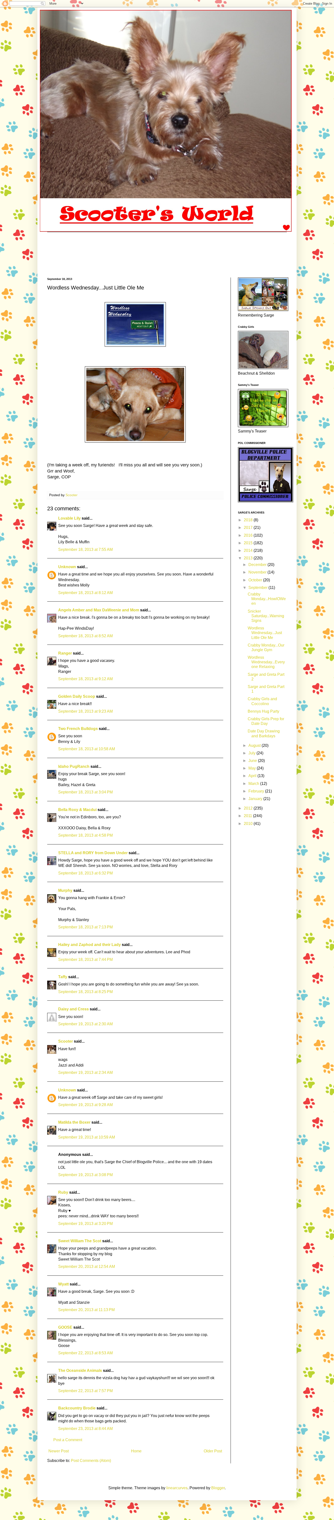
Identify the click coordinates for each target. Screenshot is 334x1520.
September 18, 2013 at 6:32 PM (85, 873)
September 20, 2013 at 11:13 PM (86, 1310)
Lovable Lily (69, 518)
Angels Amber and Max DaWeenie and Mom (98, 610)
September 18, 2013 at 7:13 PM (85, 927)
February (256, 791)
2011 (248, 816)
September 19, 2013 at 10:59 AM (86, 1137)
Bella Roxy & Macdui (77, 810)
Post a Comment (67, 1440)
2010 (249, 824)
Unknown (67, 567)
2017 (249, 527)
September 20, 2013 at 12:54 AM (86, 1266)
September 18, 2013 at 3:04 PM (85, 792)
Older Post (213, 1451)
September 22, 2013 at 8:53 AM (85, 1353)
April (252, 776)
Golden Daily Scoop (76, 696)
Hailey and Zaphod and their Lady (89, 945)
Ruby (63, 1192)
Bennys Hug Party (263, 711)
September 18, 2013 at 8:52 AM (85, 636)
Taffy (63, 977)
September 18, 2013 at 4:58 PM (85, 835)
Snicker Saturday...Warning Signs (266, 616)
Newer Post (58, 1451)
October (255, 580)
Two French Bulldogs (78, 729)
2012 (249, 808)
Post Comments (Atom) (91, 1460)
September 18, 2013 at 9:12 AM (85, 679)
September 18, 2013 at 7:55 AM (85, 549)
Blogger (218, 1488)
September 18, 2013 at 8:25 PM (85, 992)
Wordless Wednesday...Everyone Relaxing (266, 662)
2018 (249, 520)
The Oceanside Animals (80, 1370)
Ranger (65, 653)
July (252, 753)
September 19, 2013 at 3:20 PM (85, 1224)
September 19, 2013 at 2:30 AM (85, 1024)
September (258, 587)
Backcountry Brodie (77, 1408)
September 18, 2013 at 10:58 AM (86, 749)
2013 (249, 558)
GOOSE (65, 1327)
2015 (249, 543)
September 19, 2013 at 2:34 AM (85, 1072)
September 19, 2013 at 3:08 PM (85, 1175)
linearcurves (177, 1488)
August (255, 745)
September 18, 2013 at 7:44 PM (85, 959)
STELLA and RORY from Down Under (93, 853)
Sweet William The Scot (79, 1241)
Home (136, 1451)
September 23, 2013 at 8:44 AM (85, 1429)
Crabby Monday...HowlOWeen (267, 599)
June (253, 761)
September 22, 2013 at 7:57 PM (85, 1391)
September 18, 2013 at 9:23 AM (85, 711)
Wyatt (63, 1284)
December (257, 565)
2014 (249, 550)
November (257, 572)
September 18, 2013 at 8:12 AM (85, 593)
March (254, 783)
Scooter (65, 1041)
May (252, 768)
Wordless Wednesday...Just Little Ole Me (265, 632)
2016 (249, 535)
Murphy (65, 890)
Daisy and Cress (73, 1009)
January (255, 799)
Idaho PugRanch (73, 766)
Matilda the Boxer (74, 1122)
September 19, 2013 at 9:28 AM (85, 1105)
